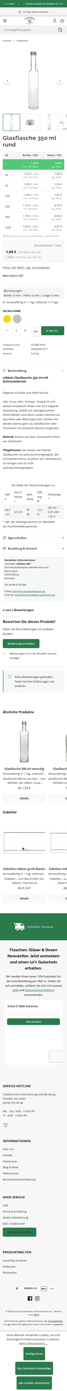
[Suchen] (60, 30)
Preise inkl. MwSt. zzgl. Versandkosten (26, 267)
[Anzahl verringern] (7, 330)
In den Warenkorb (55, 330)
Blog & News (10, 1167)
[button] (33, 370)
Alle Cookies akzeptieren (34, 1383)
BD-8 (36, 1314)
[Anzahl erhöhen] (25, 330)
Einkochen (9, 1266)
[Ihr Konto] (54, 20)
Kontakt (7, 1155)
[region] (33, 90)
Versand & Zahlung (15, 1211)
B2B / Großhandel (14, 1223)
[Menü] (5, 20)
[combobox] (27, 30)
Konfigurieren (34, 1353)
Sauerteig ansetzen (15, 1260)
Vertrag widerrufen (19, 1232)
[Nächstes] (60, 81)
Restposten (10, 1272)
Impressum (10, 1161)
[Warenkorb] (62, 20)
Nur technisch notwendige (34, 1368)
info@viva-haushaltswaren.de (28, 591)
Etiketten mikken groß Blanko (24, 869)
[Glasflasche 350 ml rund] (33, 80)
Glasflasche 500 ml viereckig (24, 769)
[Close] (62, 3)
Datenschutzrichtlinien (40, 990)
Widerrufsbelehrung (15, 1217)
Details (24, 798)
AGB (15, 990)
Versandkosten (55, 1321)
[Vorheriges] (7, 81)
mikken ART (16, 275)
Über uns (8, 1149)
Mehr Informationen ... (33, 1343)
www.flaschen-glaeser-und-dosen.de (35, 595)
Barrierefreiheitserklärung (19, 1179)
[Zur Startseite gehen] (30, 20)
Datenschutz (10, 1173)
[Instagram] (35, 1298)
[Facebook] (30, 1298)
